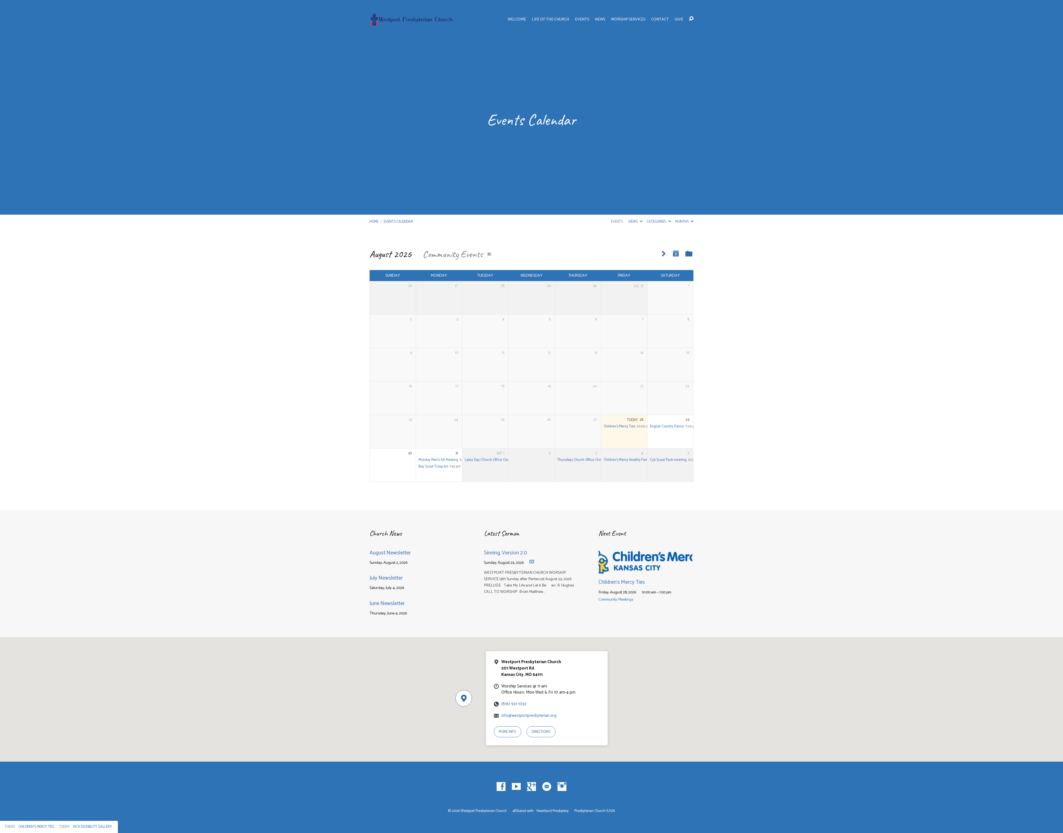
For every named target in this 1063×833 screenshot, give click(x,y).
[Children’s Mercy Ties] (645, 569)
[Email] (546, 786)
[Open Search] (691, 19)
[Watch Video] (532, 562)
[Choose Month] (676, 253)
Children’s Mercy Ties (619, 426)
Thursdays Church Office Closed (581, 460)
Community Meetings (615, 599)
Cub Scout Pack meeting (668, 460)
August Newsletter (390, 553)
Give (679, 19)
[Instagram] (562, 786)
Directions (541, 732)
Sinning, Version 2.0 (505, 553)
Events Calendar (398, 222)
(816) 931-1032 (514, 703)
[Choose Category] (688, 254)
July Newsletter (386, 578)
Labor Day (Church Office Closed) (489, 460)
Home (374, 222)
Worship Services (628, 19)
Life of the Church (550, 19)
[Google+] (531, 786)
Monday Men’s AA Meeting (438, 460)
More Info (507, 732)
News (600, 19)
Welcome (517, 19)
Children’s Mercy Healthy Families (629, 460)
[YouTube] (516, 786)
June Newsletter (387, 603)
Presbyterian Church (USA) (594, 811)
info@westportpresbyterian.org (528, 715)
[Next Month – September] (663, 254)
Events (582, 19)
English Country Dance (667, 426)
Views (633, 222)
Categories (657, 222)
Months (682, 222)
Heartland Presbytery (552, 811)
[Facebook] (501, 786)
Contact (660, 19)
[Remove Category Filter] (489, 254)
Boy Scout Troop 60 (433, 466)
